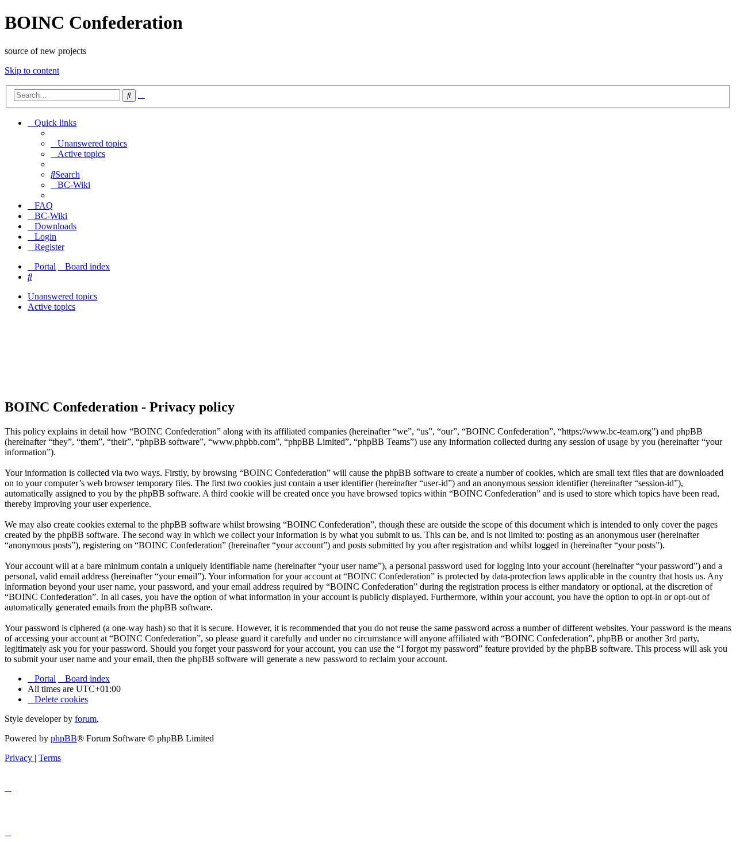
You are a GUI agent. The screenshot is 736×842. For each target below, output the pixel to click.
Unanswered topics (62, 296)
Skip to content (32, 70)
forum (86, 719)
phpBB (64, 738)
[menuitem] (89, 143)
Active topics (51, 307)
